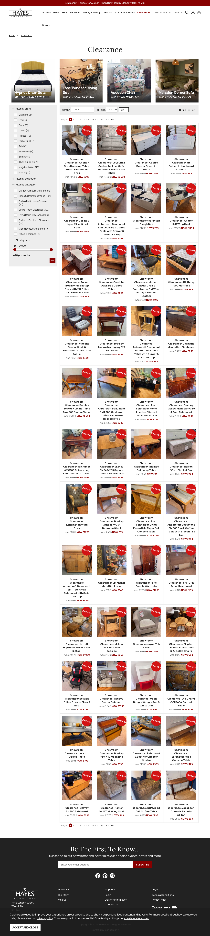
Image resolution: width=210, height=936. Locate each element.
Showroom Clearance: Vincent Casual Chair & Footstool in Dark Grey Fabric (77, 347)
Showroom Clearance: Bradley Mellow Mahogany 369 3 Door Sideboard (181, 407)
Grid (184, 110)
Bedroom (75, 12)
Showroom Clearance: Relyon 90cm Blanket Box (181, 466)
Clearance (143, 12)
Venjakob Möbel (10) (29, 167)
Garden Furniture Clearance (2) (35, 190)
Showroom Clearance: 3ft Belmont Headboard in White (181, 164)
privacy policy (44, 918)
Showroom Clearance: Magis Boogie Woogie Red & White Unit (146, 700)
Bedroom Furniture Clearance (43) (34, 222)
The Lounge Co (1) (28, 162)
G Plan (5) (24, 130)
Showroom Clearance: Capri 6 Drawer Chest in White (146, 164)
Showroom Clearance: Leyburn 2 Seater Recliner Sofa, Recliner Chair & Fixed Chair (111, 166)
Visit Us (178, 12)
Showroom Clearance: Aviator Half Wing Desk (181, 220)
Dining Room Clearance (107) (34, 209)
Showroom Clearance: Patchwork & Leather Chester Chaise (146, 755)
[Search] (187, 12)
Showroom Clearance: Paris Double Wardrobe (146, 583)
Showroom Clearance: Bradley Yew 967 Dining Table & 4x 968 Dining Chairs (77, 407)
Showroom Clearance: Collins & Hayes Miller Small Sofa (76, 222)
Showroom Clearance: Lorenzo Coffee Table (76, 753)
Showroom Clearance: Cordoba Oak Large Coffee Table (111, 284)
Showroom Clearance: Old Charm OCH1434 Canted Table (181, 700)
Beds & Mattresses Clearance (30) (34, 203)
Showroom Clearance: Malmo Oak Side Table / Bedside (111, 646)
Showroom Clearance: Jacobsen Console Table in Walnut (181, 809)
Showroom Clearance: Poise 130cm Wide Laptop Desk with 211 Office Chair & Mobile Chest (77, 285)
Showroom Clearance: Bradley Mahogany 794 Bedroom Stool (112, 523)
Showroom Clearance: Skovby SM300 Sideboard (76, 808)
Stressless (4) (26, 151)
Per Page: (101, 109)
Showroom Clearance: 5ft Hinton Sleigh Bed (146, 220)
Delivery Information (116, 899)
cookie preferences (136, 918)
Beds (64, 12)
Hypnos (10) (25, 135)
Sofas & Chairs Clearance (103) (35, 195)
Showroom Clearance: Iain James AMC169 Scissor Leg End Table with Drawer (77, 468)
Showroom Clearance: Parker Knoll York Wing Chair (111, 808)
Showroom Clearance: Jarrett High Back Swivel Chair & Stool (77, 646)
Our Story (63, 894)
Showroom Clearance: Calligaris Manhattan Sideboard (181, 343)
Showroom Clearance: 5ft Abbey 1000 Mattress (181, 282)
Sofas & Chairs (50, 12)
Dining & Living (91, 12)
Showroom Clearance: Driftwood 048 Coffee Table (146, 808)
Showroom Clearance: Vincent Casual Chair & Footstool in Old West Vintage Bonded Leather (146, 287)
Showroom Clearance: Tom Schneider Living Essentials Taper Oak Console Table (146, 524)
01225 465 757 (163, 12)
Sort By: (66, 109)
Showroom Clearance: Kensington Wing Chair (77, 523)
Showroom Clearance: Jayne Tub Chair (146, 644)
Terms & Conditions (163, 894)
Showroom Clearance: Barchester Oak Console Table (181, 755)
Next (113, 119)
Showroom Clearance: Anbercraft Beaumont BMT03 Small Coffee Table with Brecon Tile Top (181, 526)
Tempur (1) (24, 156)
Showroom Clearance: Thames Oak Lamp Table (146, 466)
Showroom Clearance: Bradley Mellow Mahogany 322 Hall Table (111, 345)
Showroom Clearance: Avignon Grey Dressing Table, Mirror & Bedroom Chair (77, 166)
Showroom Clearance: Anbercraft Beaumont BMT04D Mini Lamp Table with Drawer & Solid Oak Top (146, 348)
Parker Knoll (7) (27, 141)
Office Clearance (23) (30, 234)
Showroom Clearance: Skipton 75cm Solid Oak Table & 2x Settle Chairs (181, 646)
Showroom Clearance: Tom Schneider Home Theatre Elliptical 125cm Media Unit (146, 408)
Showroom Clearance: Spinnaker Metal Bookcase (111, 583)
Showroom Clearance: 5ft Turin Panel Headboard (181, 583)
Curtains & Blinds (125, 12)
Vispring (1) (24, 172)
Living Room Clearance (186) (34, 215)
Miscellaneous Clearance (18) (34, 228)
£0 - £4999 (20, 245)
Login (108, 894)
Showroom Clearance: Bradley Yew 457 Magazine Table (112, 755)
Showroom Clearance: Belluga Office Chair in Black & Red (76, 700)
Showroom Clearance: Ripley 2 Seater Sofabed (112, 698)
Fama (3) (23, 125)
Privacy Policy (159, 899)
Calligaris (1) (25, 114)
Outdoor (107, 12)
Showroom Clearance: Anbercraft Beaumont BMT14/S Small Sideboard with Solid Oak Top (76, 588)
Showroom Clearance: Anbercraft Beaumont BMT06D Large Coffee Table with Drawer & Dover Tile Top (111, 225)
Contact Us (111, 904)
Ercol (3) (23, 120)
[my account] (193, 12)
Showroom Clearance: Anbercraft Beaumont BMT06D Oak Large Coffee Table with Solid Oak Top (111, 410)
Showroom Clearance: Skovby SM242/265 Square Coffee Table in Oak (111, 468)
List (193, 110)
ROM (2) (23, 146)
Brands (46, 25)
